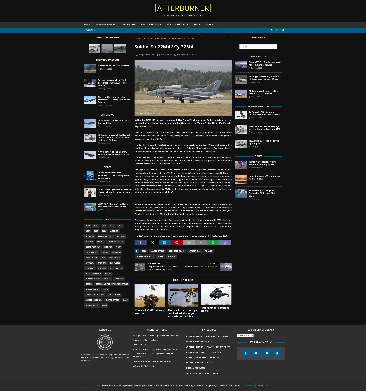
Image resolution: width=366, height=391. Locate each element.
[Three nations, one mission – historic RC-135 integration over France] (90, 100)
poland (208, 251)
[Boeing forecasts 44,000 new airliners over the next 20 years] (241, 79)
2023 (120, 225)
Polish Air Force (145, 256)
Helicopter (91, 257)
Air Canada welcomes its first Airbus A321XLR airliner (264, 92)
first (118, 247)
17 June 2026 (105, 143)
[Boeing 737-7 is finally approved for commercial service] (241, 65)
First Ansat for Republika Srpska (215, 309)
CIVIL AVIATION (128, 24)
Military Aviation (107, 60)
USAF (125, 300)
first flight (92, 252)
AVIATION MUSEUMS (195, 352)
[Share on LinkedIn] (165, 242)
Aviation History (258, 106)
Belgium (121, 236)
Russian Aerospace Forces (98, 278)
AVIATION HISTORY (176, 24)
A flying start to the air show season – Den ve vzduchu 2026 (113, 153)
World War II (92, 305)
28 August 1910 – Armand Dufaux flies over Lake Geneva (264, 113)
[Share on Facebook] (141, 242)
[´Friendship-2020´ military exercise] (150, 295)
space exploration (95, 294)
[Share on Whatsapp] (213, 242)
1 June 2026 (104, 157)
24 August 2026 (257, 167)
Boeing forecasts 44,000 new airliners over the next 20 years (265, 78)
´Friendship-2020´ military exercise (149, 312)
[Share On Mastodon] (225, 242)
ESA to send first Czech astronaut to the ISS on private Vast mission (114, 175)
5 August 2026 (256, 68)
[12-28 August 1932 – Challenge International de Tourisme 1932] (241, 129)
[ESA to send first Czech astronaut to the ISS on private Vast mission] (90, 175)
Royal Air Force (93, 273)
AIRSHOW (90, 236)
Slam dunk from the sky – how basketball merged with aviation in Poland (182, 313)
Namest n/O (194, 251)
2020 (144, 251)
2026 (104, 231)
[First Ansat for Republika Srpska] (216, 294)
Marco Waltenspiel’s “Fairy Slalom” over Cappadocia (262, 163)
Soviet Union (92, 289)
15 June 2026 (105, 181)
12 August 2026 (106, 105)
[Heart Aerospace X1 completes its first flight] (241, 179)
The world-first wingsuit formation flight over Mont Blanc (262, 193)
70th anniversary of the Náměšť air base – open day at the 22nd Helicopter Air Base (114, 137)
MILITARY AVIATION (105, 24)
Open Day (102, 263)
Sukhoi (171, 256)
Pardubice (115, 263)
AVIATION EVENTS (150, 24)
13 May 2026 (104, 210)
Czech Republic (176, 251)
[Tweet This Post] (153, 242)
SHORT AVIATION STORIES (197, 373)
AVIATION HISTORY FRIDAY (218, 347)
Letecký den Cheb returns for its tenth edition (114, 122)
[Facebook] (266, 30)
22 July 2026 (255, 82)
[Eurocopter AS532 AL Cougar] (120, 48)
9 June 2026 (104, 195)
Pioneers (90, 268)
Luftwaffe (114, 257)
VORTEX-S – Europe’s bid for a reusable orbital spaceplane (113, 205)
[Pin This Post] (177, 242)
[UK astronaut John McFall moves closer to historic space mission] (90, 192)
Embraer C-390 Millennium (144, 365)
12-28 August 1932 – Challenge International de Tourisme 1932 (264, 128)
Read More (263, 386)
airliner (114, 231)
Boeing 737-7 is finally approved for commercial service (265, 63)
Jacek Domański (166, 54)
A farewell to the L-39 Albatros (113, 65)
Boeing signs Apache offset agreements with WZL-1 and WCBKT (112, 83)
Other (258, 156)
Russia (108, 273)
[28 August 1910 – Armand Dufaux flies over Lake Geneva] (241, 115)
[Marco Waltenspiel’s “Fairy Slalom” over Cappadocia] (241, 165)
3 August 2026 (105, 126)
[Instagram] (277, 30)
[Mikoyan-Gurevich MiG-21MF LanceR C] (94, 48)
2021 (104, 225)
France (105, 252)
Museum (90, 263)
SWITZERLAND (114, 294)
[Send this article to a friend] (189, 242)
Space (107, 167)
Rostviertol (116, 268)
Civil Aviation (258, 56)
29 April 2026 (256, 97)
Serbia (89, 284)
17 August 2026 (106, 88)
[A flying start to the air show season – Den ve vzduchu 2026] (90, 155)
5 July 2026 (255, 199)
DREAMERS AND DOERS (196, 357)
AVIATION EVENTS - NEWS (217, 336)
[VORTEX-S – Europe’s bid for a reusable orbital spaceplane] (90, 207)
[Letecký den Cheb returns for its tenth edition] (90, 123)
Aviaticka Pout (105, 236)
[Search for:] (258, 46)
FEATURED (214, 357)
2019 (88, 225)
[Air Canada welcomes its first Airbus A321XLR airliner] (241, 94)
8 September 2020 (147, 54)
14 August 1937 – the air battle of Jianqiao (264, 142)
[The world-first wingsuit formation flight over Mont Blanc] (241, 193)
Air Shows (107, 114)
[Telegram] (282, 30)
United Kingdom (94, 300)
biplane (89, 241)
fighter (108, 247)
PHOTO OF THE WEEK (186, 54)
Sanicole (119, 278)
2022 (112, 225)
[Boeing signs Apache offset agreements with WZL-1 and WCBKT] (90, 83)
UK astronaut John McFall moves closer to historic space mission (114, 191)
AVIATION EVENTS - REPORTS (199, 341)
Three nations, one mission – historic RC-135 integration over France (114, 100)
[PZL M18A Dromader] (107, 48)
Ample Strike (157, 251)
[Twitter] (271, 30)
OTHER (209, 24)
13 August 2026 (256, 146)
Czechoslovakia (115, 241)
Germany (116, 252)
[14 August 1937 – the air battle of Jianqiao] (241, 144)
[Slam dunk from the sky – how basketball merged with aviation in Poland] (183, 295)
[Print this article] (201, 242)
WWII (104, 305)
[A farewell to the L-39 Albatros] (90, 68)
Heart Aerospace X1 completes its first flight (264, 177)
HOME (87, 24)
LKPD (103, 257)
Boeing (100, 241)
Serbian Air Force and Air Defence (112, 284)
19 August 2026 (256, 182)
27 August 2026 (106, 69)
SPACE (197, 24)
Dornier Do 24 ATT (141, 344)
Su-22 (160, 256)
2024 (88, 231)
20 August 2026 (257, 132)
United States (112, 300)
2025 (96, 231)
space (105, 289)
